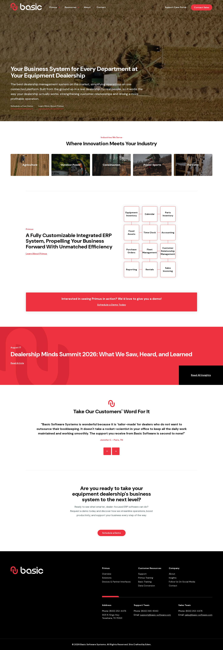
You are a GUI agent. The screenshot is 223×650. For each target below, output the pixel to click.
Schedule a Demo (111, 533)
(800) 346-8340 (149, 611)
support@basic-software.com (155, 614)
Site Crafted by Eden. (140, 644)
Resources (70, 7)
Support (142, 573)
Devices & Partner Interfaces (116, 581)
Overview (106, 573)
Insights (172, 577)
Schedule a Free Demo (22, 106)
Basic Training (145, 581)
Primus (53, 7)
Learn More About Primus (51, 106)
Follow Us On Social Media (182, 581)
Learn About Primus (36, 253)
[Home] (26, 7)
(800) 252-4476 (117, 611)
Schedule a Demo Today (111, 304)
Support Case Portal (175, 7)
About (87, 7)
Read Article (17, 363)
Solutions (107, 577)
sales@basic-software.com (198, 614)
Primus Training (145, 577)
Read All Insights (201, 375)
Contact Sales (201, 7)
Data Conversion (146, 585)
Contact (101, 7)
